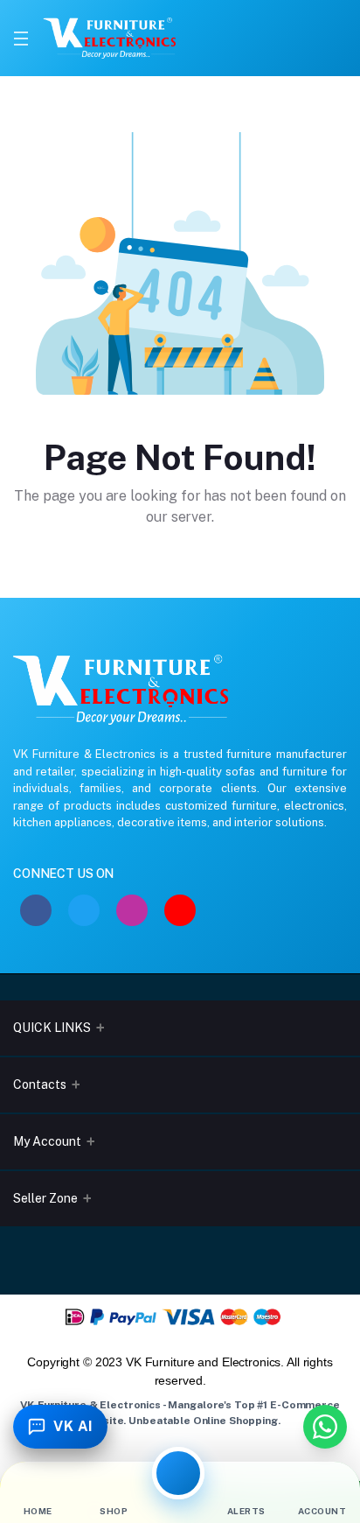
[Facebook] (36, 910)
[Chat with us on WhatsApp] (325, 1427)
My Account (47, 1141)
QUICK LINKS (52, 1028)
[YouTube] (180, 910)
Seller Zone (45, 1198)
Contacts (39, 1084)
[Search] (279, 38)
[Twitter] (84, 910)
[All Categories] (178, 1473)
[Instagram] (132, 910)
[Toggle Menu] (21, 39)
